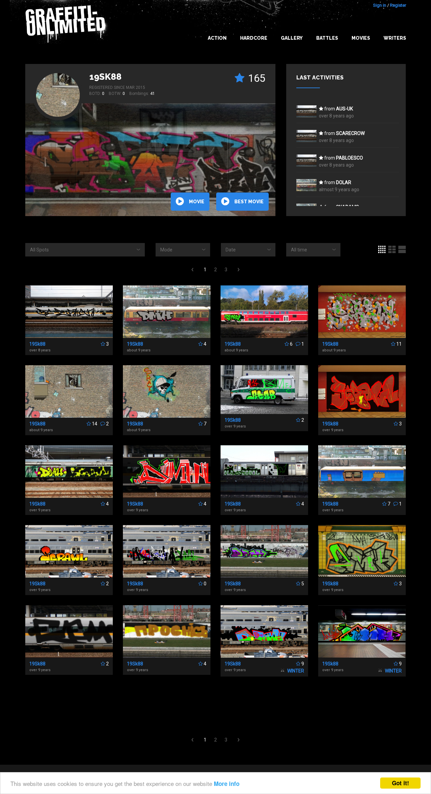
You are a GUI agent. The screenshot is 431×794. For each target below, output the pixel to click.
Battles (327, 38)
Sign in (379, 5)
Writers (395, 38)
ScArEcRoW (350, 133)
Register (398, 5)
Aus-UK (344, 108)
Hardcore (253, 38)
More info (226, 784)
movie (196, 201)
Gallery (292, 38)
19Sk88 (105, 77)
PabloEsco (349, 158)
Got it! (400, 783)
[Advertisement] (215, 707)
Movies (361, 38)
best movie (249, 201)
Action (217, 38)
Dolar (343, 182)
